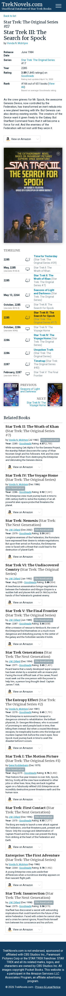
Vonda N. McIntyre (17, 43)
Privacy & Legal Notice (47, 987)
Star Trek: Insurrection (29, 895)
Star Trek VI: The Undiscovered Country (32, 569)
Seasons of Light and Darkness (30, 390)
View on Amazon (21, 139)
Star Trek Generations (29, 654)
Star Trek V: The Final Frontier (32, 613)
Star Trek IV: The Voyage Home (36, 404)
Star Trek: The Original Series (38, 60)
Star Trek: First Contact (30, 810)
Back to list (10, 15)
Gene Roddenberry (18, 765)
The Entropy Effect (31, 702)
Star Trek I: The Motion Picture (33, 758)
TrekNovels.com (22, 4)
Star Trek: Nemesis (31, 522)
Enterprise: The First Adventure (33, 857)
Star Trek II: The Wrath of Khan (32, 430)
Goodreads (27, 75)
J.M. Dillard (14, 529)
